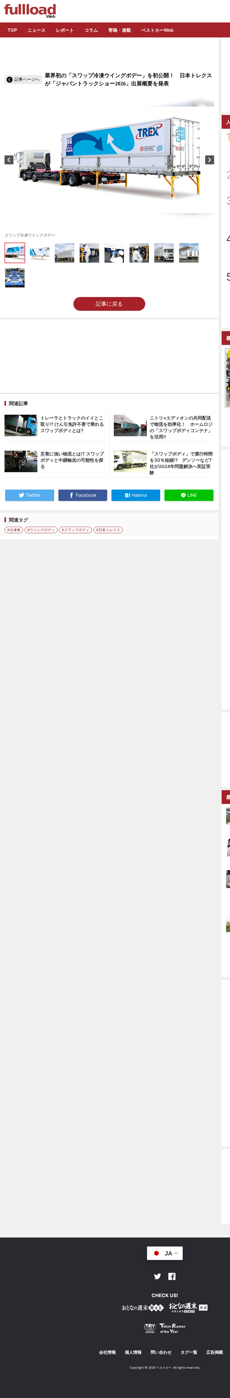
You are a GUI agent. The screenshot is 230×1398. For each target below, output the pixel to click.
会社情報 (107, 1352)
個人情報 (133, 1352)
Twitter (157, 1276)
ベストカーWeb (157, 30)
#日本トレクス (108, 530)
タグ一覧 (189, 1352)
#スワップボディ (75, 530)
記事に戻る (109, 304)
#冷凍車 (13, 530)
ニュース (37, 30)
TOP (12, 30)
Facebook (171, 1276)
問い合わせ (161, 1352)
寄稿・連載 (119, 30)
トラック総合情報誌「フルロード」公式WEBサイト (29, 11)
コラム (91, 30)
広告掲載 (214, 1352)
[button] (8, 159)
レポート (65, 30)
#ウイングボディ (41, 530)
